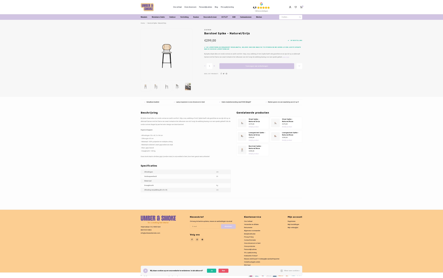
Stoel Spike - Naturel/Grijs (254, 120)
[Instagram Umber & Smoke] (197, 240)
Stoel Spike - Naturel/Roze (287, 120)
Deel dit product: (211, 74)
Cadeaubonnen (245, 17)
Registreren (291, 221)
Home (143, 23)
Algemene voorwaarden (252, 231)
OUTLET (224, 17)
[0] (301, 7)
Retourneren (248, 227)
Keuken (196, 17)
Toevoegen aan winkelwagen (256, 66)
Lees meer (285, 57)
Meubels (144, 17)
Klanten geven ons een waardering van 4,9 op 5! (283, 102)
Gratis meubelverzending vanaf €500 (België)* (236, 102)
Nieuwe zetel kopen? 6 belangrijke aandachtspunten (261, 259)
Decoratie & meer (210, 17)
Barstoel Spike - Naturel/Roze (255, 147)
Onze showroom (190, 7)
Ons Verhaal (248, 221)
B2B (233, 17)
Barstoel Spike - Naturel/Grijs (157, 23)
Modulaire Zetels (158, 17)
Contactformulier (250, 240)
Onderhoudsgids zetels (252, 262)
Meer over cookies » (292, 270)
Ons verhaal (177, 7)
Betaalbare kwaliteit (153, 102)
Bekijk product (254, 127)
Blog (216, 7)
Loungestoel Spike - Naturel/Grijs (257, 134)
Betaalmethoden (249, 234)
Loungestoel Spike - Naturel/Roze (290, 134)
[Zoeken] (300, 17)
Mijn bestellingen (293, 224)
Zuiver (207, 30)
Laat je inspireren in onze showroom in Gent (190, 102)
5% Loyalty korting (227, 7)
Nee (223, 270)
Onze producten (249, 246)
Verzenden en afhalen (251, 224)
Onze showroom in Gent (252, 243)
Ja (212, 270)
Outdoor (172, 17)
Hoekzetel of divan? (251, 256)
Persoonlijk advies (205, 7)
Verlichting (184, 17)
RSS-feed (247, 265)
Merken (259, 17)
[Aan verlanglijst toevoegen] (299, 66)
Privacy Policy (249, 237)
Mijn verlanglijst (293, 227)
